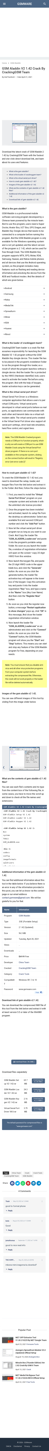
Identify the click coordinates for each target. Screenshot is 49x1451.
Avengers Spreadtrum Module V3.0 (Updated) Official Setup (31, 1351)
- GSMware (27, 1442)
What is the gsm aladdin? (19, 171)
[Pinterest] (28, 1183)
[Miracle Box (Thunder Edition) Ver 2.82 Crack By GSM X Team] (7, 1365)
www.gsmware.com (27, 989)
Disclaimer (18, 1446)
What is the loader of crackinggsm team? (25, 175)
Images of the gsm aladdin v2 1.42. (22, 185)
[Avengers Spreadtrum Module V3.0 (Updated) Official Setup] (7, 1353)
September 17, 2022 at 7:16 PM (27, 1240)
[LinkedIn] (33, 1183)
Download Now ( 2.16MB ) (38, 1099)
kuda (7, 1221)
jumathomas (10, 1240)
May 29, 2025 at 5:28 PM (26, 1260)
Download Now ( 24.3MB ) (38, 1090)
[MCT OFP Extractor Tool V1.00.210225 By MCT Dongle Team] (7, 1340)
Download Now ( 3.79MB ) (38, 1109)
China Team (24, 962)
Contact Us (36, 1446)
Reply (10, 1211)
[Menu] (4, 4)
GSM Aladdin (15, 63)
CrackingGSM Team (27, 968)
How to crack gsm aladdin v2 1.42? (22, 181)
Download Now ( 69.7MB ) (38, 1081)
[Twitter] (17, 1183)
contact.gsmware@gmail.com (16, 897)
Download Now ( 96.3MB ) (24, 1062)
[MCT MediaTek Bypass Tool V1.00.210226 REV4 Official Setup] (7, 1378)
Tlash (8, 1201)
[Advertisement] (24, 32)
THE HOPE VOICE (10, 1260)
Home (4, 63)
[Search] (44, 5)
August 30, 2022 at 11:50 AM (22, 1221)
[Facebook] (12, 1183)
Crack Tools (24, 974)
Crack (27, 1173)
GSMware (24, 4)
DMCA (8, 1446)
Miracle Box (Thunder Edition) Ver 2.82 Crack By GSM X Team (30, 1364)
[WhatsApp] (23, 1183)
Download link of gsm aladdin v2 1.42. (24, 200)
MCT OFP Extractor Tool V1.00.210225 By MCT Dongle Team (31, 1338)
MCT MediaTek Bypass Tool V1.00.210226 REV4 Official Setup (30, 1376)
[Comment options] (42, 1201)
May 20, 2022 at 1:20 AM (20, 1201)
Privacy (27, 1446)
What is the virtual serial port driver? (23, 178)
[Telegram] (38, 1183)
